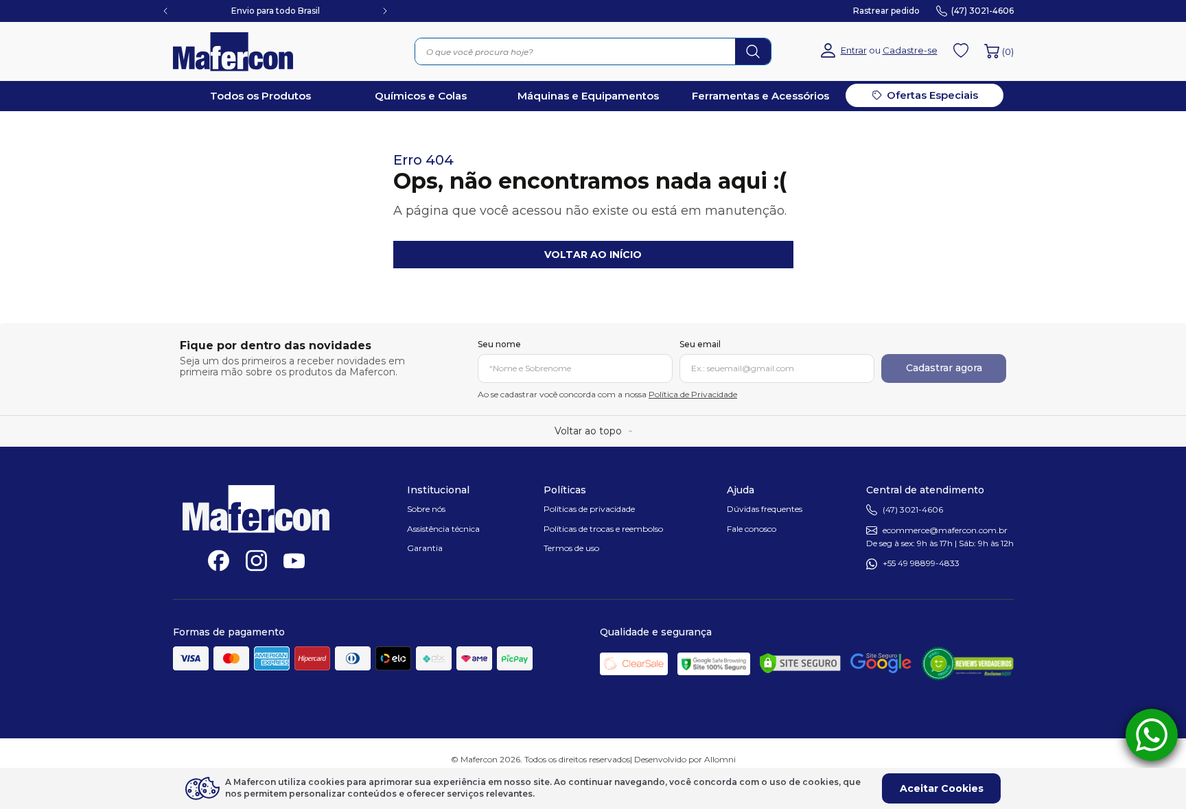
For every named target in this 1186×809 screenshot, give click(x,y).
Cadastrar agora (944, 368)
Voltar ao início (593, 254)
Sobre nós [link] (426, 509)
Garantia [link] (425, 548)
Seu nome (499, 344)
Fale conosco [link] (751, 529)
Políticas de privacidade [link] (589, 509)
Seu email (700, 344)
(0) (1008, 51)
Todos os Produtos (260, 95)
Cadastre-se (910, 50)
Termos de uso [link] (571, 548)
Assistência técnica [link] (443, 529)
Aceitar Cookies (942, 788)
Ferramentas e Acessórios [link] (760, 95)
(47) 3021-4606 (913, 509)
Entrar (854, 50)
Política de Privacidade (693, 394)
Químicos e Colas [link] (421, 95)
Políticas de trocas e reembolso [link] (603, 529)
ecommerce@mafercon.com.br (945, 530)
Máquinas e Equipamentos (588, 95)
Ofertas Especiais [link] (932, 95)
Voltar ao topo (588, 431)
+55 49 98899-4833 (921, 564)
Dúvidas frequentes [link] (764, 509)
